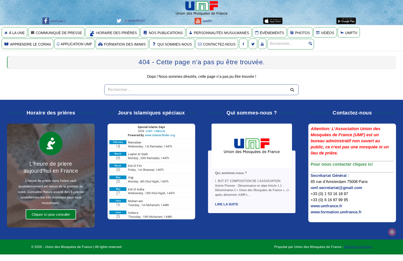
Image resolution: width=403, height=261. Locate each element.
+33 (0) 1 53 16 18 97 (329, 194)
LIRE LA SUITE (226, 204)
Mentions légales (358, 247)
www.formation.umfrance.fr (336, 212)
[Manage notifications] (392, 232)
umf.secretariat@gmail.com (336, 188)
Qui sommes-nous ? (231, 173)
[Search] (292, 90)
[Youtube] (262, 44)
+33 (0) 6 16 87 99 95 (329, 200)
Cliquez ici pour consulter (51, 214)
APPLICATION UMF (76, 44)
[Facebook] (243, 44)
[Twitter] (253, 44)
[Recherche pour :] (201, 90)
